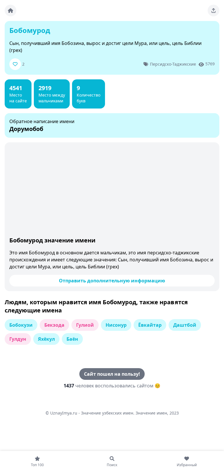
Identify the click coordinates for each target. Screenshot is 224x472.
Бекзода (54, 325)
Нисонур (116, 325)
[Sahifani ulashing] (213, 10)
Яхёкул (46, 339)
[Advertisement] (112, 191)
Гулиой (85, 325)
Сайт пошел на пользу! (112, 374)
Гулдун (17, 339)
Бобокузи (21, 325)
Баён (72, 339)
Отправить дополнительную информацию (112, 280)
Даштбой (184, 325)
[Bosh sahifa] (10, 10)
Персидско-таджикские (173, 64)
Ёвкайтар (150, 325)
